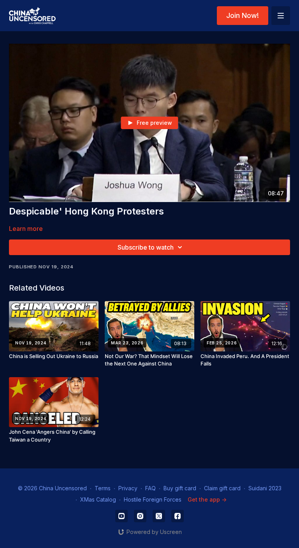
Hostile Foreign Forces (152, 499)
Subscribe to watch (146, 247)
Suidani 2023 (264, 488)
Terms (103, 488)
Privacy (127, 488)
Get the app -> (207, 499)
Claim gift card (222, 488)
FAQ (150, 488)
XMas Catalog (98, 499)
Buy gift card (180, 488)
